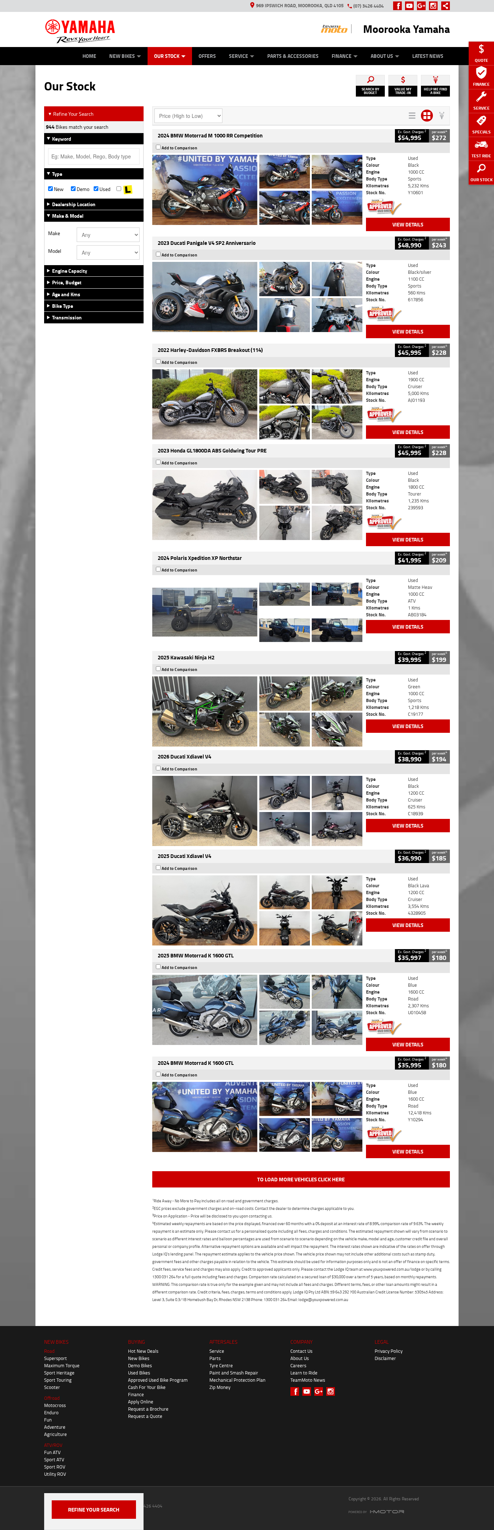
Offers (207, 56)
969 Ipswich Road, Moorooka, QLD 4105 (300, 5)
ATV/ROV (53, 1445)
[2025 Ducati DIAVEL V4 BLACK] (257, 811)
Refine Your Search (71, 114)
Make (54, 233)
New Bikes (122, 56)
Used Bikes (139, 1372)
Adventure (54, 1427)
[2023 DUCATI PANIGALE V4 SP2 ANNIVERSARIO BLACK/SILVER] (257, 297)
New (58, 189)
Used (104, 189)
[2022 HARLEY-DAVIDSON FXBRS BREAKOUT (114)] (257, 404)
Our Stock (166, 56)
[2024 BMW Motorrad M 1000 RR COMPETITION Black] (257, 190)
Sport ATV (54, 1459)
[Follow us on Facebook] (399, 5)
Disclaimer (385, 1358)
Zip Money (219, 1387)
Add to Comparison (179, 148)
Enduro (51, 1412)
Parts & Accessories (293, 56)
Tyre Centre (221, 1365)
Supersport (55, 1358)
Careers (298, 1365)
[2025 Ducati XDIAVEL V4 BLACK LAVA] (257, 910)
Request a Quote (145, 1416)
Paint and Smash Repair (233, 1372)
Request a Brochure (148, 1408)
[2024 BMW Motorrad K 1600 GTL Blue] (257, 1117)
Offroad (52, 1398)
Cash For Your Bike (147, 1387)
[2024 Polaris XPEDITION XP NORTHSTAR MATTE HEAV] (257, 612)
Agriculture (55, 1434)
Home (89, 56)
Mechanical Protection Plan (237, 1380)
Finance (342, 56)
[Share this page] (444, 5)
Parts (215, 1358)
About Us (382, 56)
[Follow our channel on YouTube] (411, 5)
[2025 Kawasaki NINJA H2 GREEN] (257, 711)
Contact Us (301, 1351)
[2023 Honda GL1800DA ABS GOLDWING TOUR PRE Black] (257, 505)
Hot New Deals (143, 1351)
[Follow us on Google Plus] (423, 5)
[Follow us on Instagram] (435, 5)
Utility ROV (55, 1474)
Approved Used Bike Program (158, 1380)
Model (54, 251)
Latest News (427, 56)
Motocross (55, 1405)
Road (49, 1351)
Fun (48, 1419)
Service (238, 56)
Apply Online (140, 1401)
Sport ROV (54, 1466)
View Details (407, 224)
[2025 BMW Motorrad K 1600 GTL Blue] (257, 1010)
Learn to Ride (304, 1372)
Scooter (52, 1387)
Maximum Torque (62, 1365)
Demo (82, 189)
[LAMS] (127, 189)
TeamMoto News (307, 1380)
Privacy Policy (389, 1351)
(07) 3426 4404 (368, 5)
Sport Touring (58, 1380)
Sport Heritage (59, 1372)
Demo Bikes (140, 1365)
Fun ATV (52, 1452)
